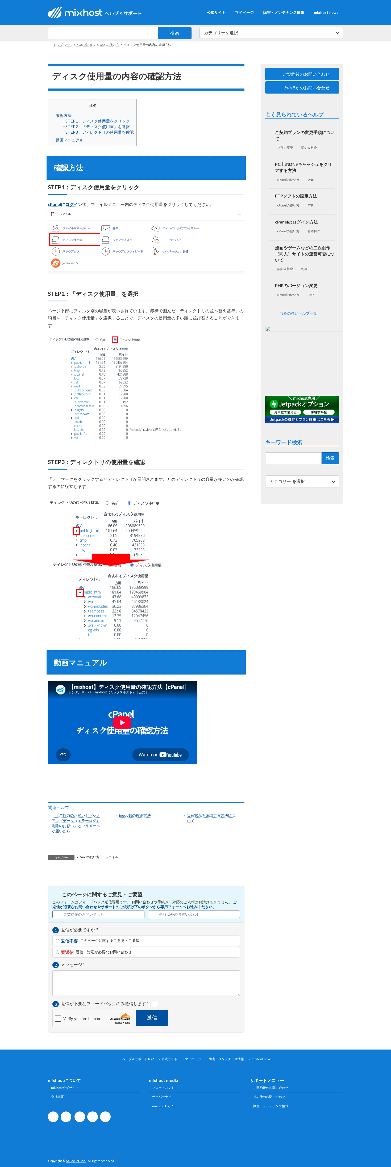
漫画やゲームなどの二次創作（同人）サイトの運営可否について (305, 253)
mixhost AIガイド (164, 1106)
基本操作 (314, 231)
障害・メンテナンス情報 (226, 1059)
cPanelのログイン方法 (296, 221)
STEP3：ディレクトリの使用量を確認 (99, 132)
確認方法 (64, 115)
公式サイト (169, 1059)
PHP (311, 295)
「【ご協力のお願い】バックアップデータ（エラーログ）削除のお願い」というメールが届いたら (76, 823)
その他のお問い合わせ (269, 1097)
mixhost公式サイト (65, 1087)
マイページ (193, 1059)
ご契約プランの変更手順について (305, 135)
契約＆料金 (309, 148)
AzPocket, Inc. (76, 1161)
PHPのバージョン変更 (296, 285)
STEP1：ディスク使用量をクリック (97, 121)
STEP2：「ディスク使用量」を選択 (97, 126)
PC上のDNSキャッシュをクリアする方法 (303, 167)
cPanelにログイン (65, 204)
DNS (311, 180)
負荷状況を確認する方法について (211, 818)
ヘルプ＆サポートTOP (138, 1059)
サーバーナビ (161, 1097)
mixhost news (262, 1059)
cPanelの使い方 (88, 857)
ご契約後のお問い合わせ (83, 914)
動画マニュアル (70, 139)
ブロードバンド (163, 1087)
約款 (304, 269)
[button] (302, 74)
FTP (310, 205)
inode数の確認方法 (135, 815)
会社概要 (57, 1097)
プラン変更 (285, 148)
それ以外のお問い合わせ (179, 914)
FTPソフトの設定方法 (296, 196)
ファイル (111, 857)
